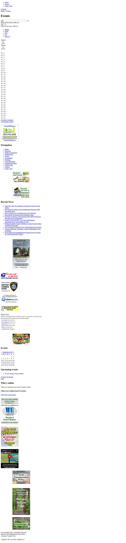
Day (6, 33)
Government (9, 158)
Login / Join (8, 6)
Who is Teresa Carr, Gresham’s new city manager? (20, 213)
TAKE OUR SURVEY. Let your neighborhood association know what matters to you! (20, 221)
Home (3, 11)
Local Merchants (10, 161)
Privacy (7, 4)
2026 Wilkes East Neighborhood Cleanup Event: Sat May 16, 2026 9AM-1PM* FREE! (23, 233)
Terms (7, 2)
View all (7, 36)
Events (8, 11)
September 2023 (8, 352)
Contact (7, 167)
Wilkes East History (11, 153)
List (6, 35)
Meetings (7, 160)
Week (6, 31)
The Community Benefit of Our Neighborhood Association (23, 227)
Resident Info (9, 154)
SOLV (2, 325)
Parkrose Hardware (5, 321)
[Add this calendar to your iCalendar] (7, 120)
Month (7, 29)
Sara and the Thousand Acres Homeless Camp (19, 215)
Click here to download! (8, 395)
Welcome (8, 151)
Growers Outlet (4, 323)
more (2, 379)
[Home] (3, 9)
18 (4, 363)
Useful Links (9, 165)
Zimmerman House (11, 163)
